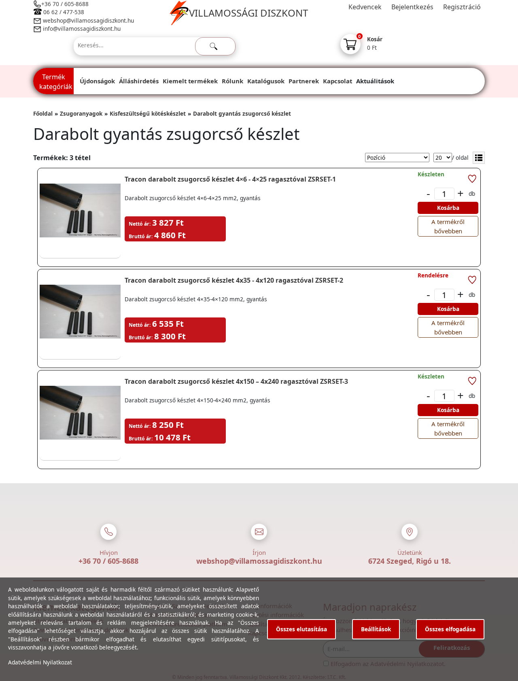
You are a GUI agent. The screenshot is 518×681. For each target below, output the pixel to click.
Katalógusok (265, 81)
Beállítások (376, 629)
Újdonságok (97, 81)
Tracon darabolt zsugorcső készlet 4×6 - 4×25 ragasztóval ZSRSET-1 (230, 179)
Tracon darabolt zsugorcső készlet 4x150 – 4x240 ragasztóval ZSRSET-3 (236, 381)
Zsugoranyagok (81, 113)
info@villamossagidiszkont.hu (82, 28)
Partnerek (304, 81)
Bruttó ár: (141, 236)
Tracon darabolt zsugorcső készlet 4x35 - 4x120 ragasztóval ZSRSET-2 (234, 280)
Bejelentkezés (412, 6)
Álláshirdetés (139, 81)
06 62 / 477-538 (63, 12)
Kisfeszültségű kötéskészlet (148, 113)
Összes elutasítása (301, 629)
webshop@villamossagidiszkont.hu (87, 20)
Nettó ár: (140, 223)
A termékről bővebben (448, 226)
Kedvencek (365, 6)
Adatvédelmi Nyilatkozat (40, 662)
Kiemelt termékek (190, 81)
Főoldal (43, 113)
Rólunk (232, 81)
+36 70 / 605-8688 (65, 4)
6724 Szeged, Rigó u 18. (409, 561)
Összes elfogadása (450, 629)
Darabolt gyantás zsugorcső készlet (242, 113)
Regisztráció (462, 6)
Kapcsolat (337, 81)
